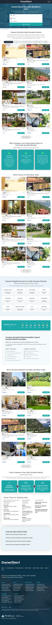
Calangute (28, 62)
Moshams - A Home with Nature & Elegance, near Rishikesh (12, 83)
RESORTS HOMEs (5, 388)
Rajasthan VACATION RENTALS (32, 301)
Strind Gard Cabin (40, 588)
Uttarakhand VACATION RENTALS (44, 301)
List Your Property (9, 568)
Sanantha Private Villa (17, 585)
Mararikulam (32, 131)
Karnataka (28, 390)
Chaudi (4, 108)
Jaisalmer (7, 62)
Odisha (3, 390)
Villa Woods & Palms (30, 411)
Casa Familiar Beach (29, 588)
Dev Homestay (29, 83)
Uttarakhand (4, 85)
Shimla (34, 85)
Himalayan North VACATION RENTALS (8, 292)
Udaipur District (4, 413)
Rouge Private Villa (16, 588)
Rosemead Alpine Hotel (6, 590)
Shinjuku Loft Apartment (6, 598)
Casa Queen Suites (5, 588)
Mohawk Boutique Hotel (6, 585)
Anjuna (5, 460)
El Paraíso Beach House (29, 584)
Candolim (6, 131)
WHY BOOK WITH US (19, 568)
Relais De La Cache (5, 587)
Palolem (6, 108)
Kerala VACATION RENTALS (44, 292)
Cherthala (28, 131)
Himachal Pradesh (29, 85)
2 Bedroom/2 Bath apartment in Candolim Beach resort (12, 129)
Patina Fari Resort (17, 602)
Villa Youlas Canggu (17, 587)
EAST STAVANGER (30, 106)
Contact (47, 568)
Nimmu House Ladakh (30, 458)
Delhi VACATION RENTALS (7, 309)
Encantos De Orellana (29, 590)
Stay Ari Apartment (5, 597)
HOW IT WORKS (28, 568)
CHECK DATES (21, 64)
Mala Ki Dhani (5, 60)
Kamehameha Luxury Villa (18, 584)
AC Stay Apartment (5, 600)
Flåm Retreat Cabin (40, 584)
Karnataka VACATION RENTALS (20, 301)
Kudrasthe (32, 390)
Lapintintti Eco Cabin (41, 590)
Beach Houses (28, 582)
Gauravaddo (32, 62)
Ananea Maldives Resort (19, 595)
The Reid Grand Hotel (6, 584)
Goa (3, 131)
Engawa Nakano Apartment (7, 602)
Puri (5, 390)
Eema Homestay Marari (31, 129)
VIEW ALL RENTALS (26, 137)
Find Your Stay (26, 24)
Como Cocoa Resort (18, 600)
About (42, 568)
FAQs (3, 569)
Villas (14, 582)
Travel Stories (35, 568)
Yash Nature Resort (18, 597)
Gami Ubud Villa (16, 590)
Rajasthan (4, 62)
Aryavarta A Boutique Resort (6, 411)
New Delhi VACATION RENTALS (44, 309)
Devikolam (31, 108)
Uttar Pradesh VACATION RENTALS (32, 292)
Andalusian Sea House (29, 585)
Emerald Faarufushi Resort (19, 598)
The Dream (29, 388)
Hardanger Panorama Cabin (42, 587)
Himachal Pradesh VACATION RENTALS (20, 309)
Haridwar (8, 85)
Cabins (38, 582)
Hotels (3, 582)
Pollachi (32, 413)
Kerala (28, 108)
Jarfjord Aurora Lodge (41, 585)
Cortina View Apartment (6, 595)
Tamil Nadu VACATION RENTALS (7, 301)
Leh (27, 460)
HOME (3, 568)
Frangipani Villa (4, 458)
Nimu (29, 460)
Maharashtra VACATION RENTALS (20, 292)
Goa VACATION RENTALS (32, 309)
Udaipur (8, 413)
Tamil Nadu (28, 413)
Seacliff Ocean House (29, 587)
